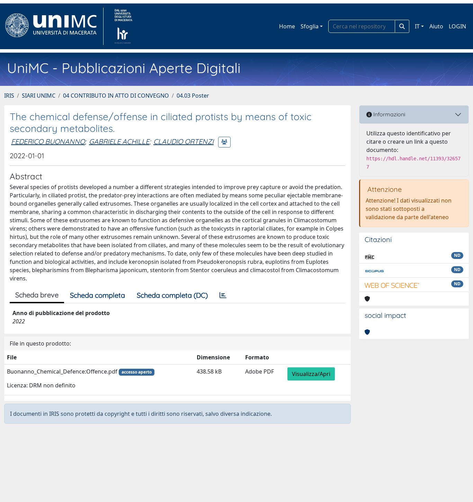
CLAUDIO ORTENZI (183, 141)
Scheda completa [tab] (97, 295)
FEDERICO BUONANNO (48, 141)
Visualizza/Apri (311, 374)
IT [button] (417, 26)
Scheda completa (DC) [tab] (172, 295)
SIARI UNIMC (38, 95)
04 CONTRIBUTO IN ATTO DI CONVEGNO (116, 95)
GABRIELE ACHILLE (119, 141)
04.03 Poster (193, 95)
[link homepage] (54, 26)
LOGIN (457, 26)
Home (287, 26)
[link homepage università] (123, 26)
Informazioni (388, 114)
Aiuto (436, 26)
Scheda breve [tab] (37, 294)
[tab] (223, 295)
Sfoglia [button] (310, 26)
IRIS (9, 95)
